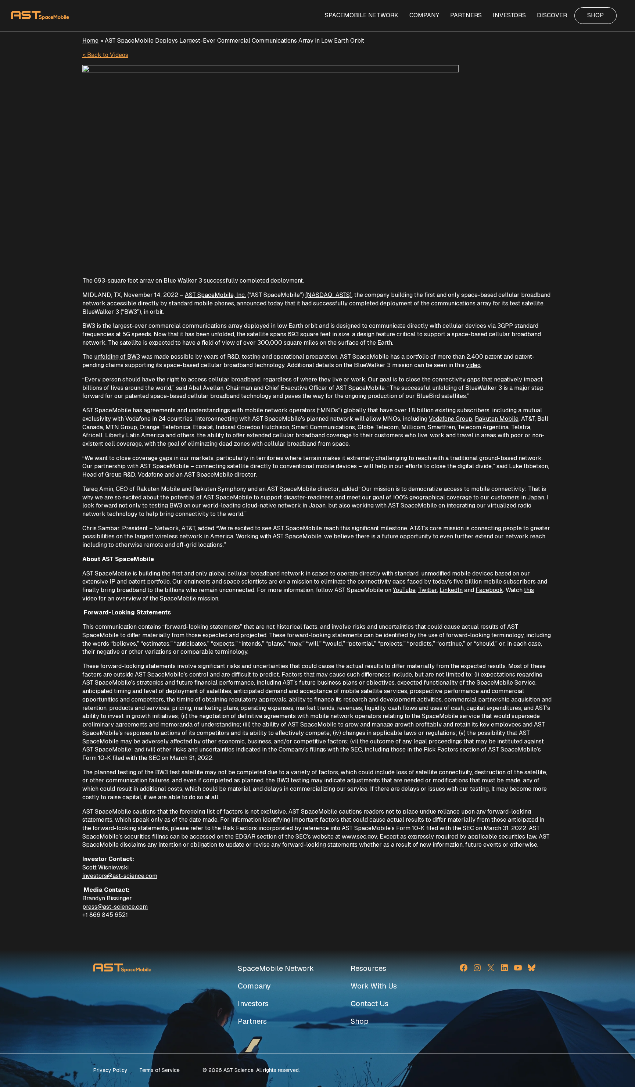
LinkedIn (451, 590)
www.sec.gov (359, 836)
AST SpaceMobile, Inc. (215, 295)
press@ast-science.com (115, 907)
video (473, 365)
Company (254, 986)
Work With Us (374, 986)
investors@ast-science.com (119, 876)
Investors (253, 1003)
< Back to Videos (105, 55)
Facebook (489, 590)
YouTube (404, 590)
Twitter (427, 590)
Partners (252, 1021)
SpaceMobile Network (276, 968)
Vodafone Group (450, 419)
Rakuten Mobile (497, 419)
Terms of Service (159, 1070)
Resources (368, 968)
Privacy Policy (110, 1070)
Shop (360, 1021)
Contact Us (369, 1003)
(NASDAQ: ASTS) (328, 295)
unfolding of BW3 (117, 356)
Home (90, 40)
